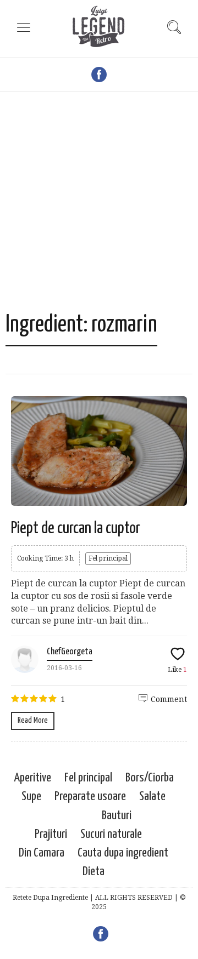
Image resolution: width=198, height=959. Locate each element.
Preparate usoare (90, 796)
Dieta (93, 871)
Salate (152, 796)
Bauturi (116, 815)
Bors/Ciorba (149, 778)
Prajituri (51, 834)
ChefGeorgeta (69, 652)
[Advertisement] (99, 207)
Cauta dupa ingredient (123, 853)
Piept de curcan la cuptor (75, 528)
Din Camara (41, 853)
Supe (31, 796)
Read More (33, 720)
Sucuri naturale (111, 834)
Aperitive (32, 778)
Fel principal (108, 558)
